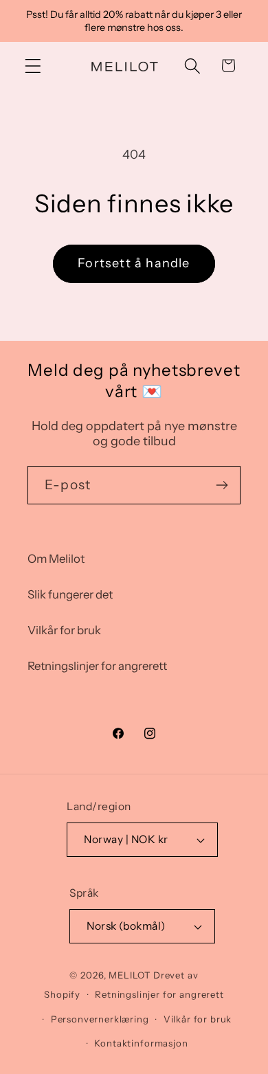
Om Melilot (56, 559)
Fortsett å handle (134, 263)
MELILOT (130, 975)
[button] (33, 65)
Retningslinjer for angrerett (97, 666)
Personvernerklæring (100, 1019)
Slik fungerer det (70, 594)
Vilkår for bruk (64, 630)
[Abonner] (221, 485)
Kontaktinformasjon (141, 1043)
